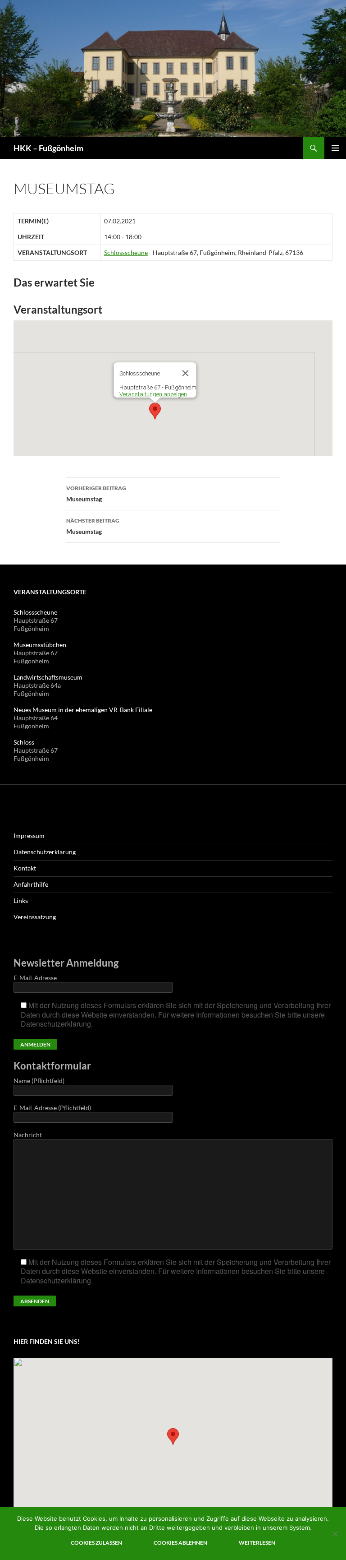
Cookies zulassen (96, 1542)
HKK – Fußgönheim (48, 148)
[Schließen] (185, 373)
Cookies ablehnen (180, 1542)
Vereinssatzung (35, 917)
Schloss (24, 742)
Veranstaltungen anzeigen (153, 394)
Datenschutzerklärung (45, 852)
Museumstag (96, 494)
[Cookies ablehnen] (334, 1533)
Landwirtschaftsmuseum (48, 677)
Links (21, 900)
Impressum (29, 835)
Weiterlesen (257, 1542)
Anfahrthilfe (31, 884)
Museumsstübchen (40, 644)
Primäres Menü (335, 148)
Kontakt (25, 868)
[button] (155, 411)
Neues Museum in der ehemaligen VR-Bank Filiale (83, 709)
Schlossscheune (126, 252)
